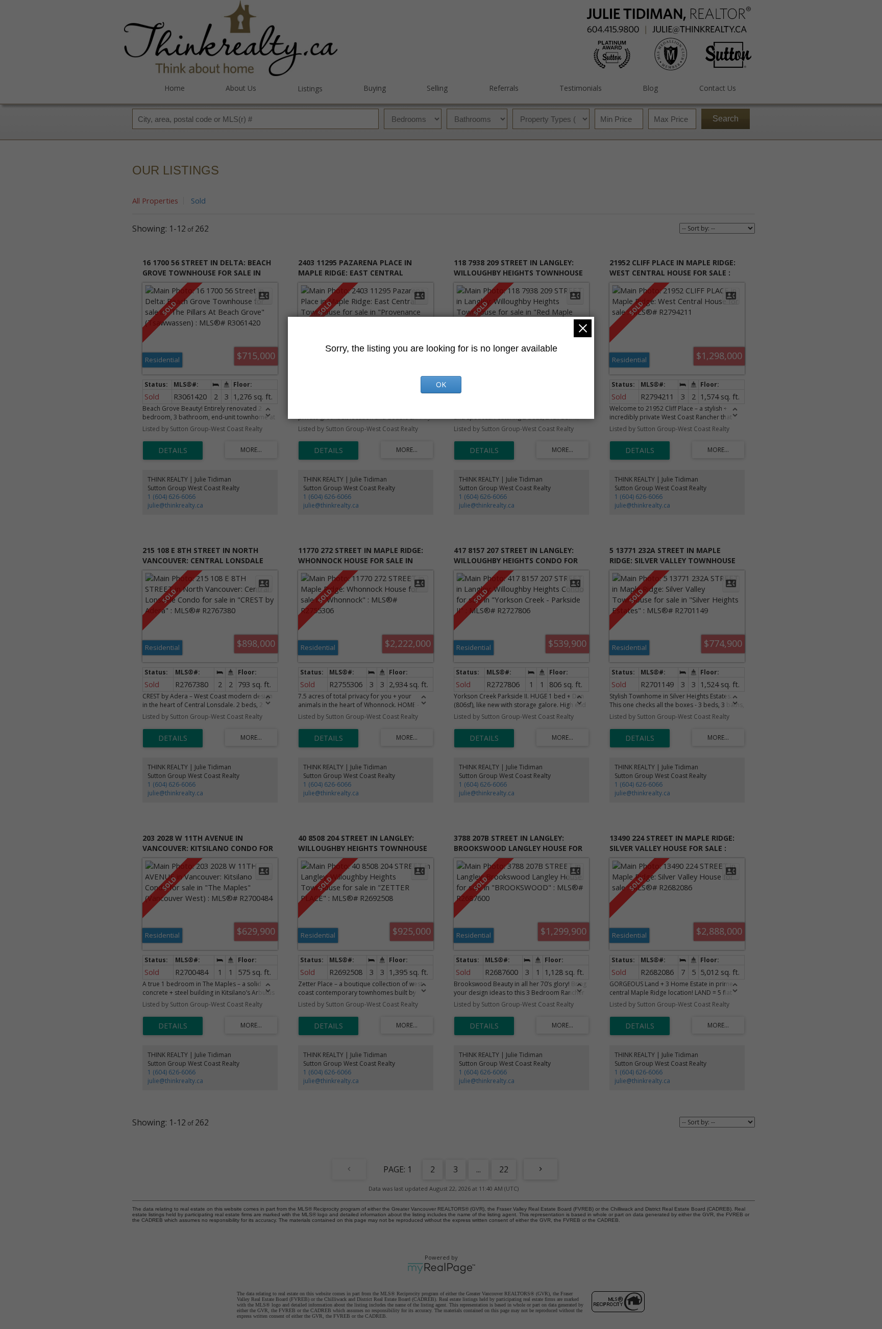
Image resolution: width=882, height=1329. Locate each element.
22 (503, 1169)
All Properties (155, 200)
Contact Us (717, 88)
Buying (374, 88)
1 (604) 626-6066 (171, 496)
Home (174, 88)
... (478, 1169)
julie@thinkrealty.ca (175, 505)
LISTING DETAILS (173, 450)
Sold (198, 200)
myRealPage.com (441, 1268)
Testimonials (580, 88)
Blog (650, 88)
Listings (310, 88)
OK (441, 384)
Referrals (503, 88)
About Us (241, 88)
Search (726, 118)
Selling (437, 88)
